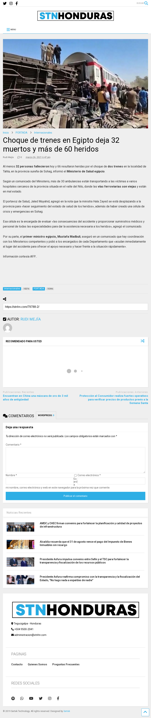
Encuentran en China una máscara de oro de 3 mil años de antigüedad (35, 397)
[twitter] (5, 3)
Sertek (67, 711)
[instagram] (11, 3)
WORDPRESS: (46, 415)
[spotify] (13, 698)
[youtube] (31, 698)
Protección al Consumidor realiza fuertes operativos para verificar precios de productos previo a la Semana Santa (114, 399)
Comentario (13, 444)
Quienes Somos (37, 664)
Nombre (11, 475)
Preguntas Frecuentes (66, 664)
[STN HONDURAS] (75, 19)
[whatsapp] (22, 698)
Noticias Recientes (19, 512)
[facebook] (16, 3)
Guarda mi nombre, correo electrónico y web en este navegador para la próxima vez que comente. (58, 483)
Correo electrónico (89, 475)
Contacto (17, 664)
